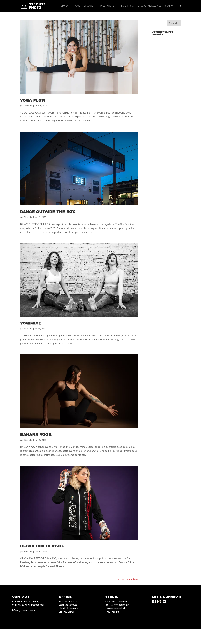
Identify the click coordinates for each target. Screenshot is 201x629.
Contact (170, 6)
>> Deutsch (64, 6)
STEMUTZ (89, 6)
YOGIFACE (30, 323)
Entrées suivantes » (127, 579)
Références (127, 6)
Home (77, 6)
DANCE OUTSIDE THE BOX (47, 212)
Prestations (107, 6)
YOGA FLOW (32, 100)
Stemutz (28, 105)
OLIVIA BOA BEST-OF (42, 546)
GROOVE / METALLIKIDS (149, 6)
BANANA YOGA (36, 435)
